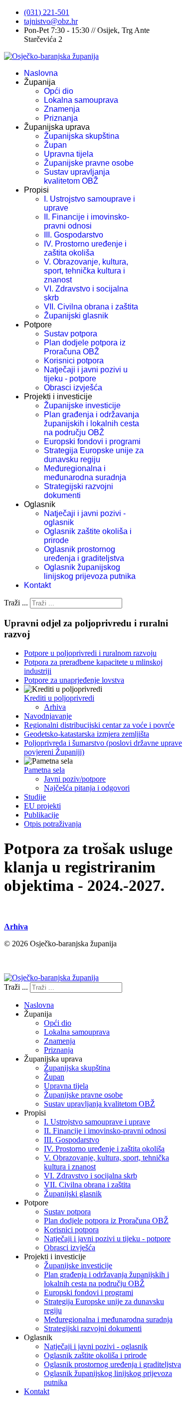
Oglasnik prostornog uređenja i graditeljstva (84, 553)
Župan (55, 145)
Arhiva (55, 707)
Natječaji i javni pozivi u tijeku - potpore (86, 374)
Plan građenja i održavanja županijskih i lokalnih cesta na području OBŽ (91, 423)
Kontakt (37, 585)
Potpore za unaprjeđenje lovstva (74, 680)
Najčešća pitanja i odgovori (87, 788)
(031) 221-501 (46, 12)
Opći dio (58, 91)
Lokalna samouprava (81, 100)
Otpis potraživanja (52, 824)
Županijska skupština (81, 136)
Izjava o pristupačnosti (39, 960)
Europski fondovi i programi (92, 441)
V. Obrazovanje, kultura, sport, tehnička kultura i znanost (86, 271)
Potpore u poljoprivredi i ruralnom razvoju (90, 653)
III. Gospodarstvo (73, 235)
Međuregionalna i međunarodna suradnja (85, 473)
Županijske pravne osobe (89, 163)
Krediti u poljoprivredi (59, 698)
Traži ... (16, 602)
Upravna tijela (68, 154)
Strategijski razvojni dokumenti (78, 491)
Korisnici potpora (74, 360)
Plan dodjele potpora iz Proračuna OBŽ (85, 347)
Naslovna (41, 73)
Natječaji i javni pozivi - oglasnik (96, 1346)
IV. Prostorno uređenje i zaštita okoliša (85, 248)
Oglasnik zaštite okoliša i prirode (95, 1355)
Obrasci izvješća (73, 387)
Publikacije (41, 815)
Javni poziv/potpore (75, 779)
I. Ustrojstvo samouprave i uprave (97, 1122)
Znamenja (62, 109)
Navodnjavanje (48, 716)
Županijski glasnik (76, 315)
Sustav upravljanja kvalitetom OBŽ (77, 176)
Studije (35, 797)
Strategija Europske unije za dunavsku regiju (94, 455)
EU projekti (42, 806)
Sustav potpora (70, 333)
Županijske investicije (82, 405)
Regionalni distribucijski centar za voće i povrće (99, 725)
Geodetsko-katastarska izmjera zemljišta (86, 734)
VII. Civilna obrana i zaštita (91, 306)
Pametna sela (44, 770)
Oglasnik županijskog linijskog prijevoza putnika (90, 571)
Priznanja (61, 118)
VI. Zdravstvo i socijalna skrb (90, 1175)
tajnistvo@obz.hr (51, 21)
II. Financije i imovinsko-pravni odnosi (86, 221)
